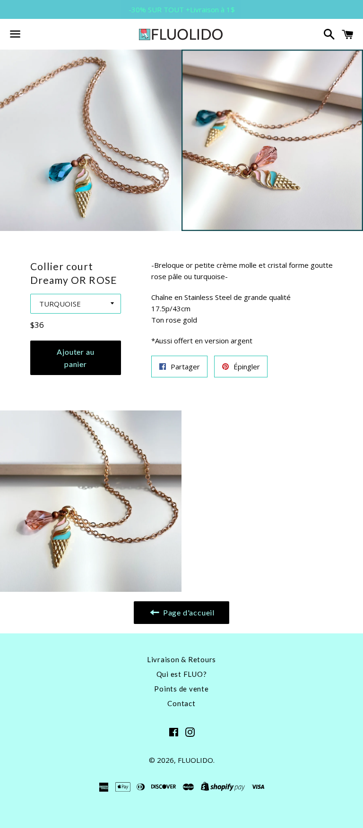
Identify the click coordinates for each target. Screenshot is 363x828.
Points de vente (181, 688)
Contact (181, 703)
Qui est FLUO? (181, 674)
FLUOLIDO (195, 760)
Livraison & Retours (181, 659)
